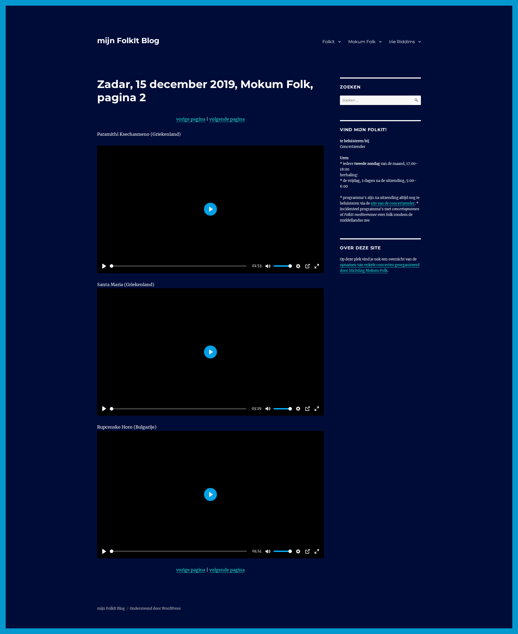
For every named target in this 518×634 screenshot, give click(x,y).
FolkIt (328, 41)
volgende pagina (227, 119)
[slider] (178, 266)
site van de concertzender (393, 203)
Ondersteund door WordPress (155, 608)
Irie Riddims (402, 41)
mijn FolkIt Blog (128, 40)
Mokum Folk (362, 41)
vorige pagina (190, 119)
